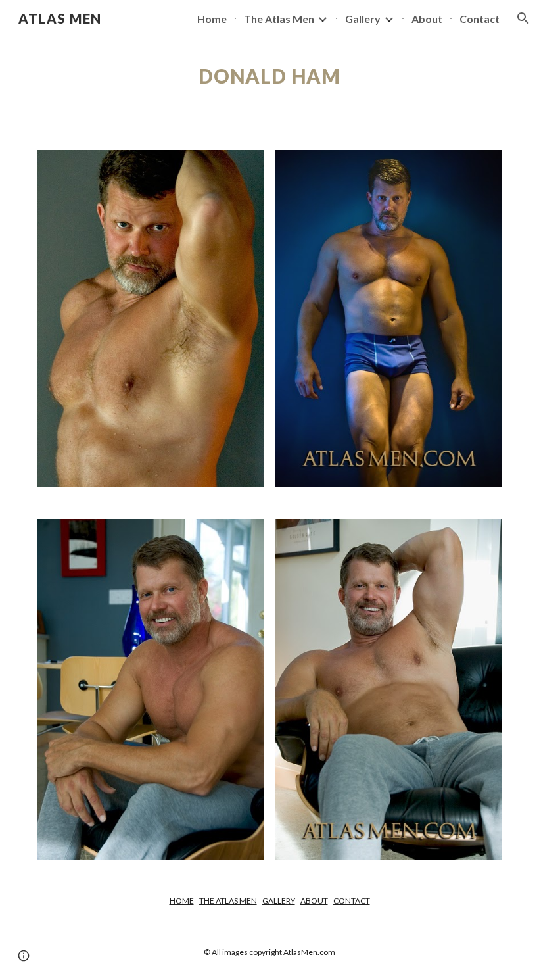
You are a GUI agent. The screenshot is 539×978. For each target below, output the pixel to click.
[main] (270, 76)
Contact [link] (479, 18)
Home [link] (212, 18)
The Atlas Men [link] (279, 18)
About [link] (426, 18)
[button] (523, 18)
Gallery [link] (363, 18)
